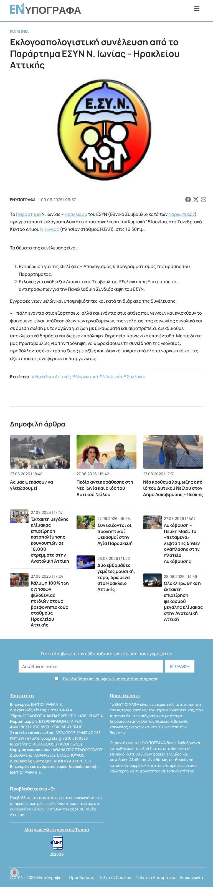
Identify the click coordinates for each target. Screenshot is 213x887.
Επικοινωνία (191, 877)
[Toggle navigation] (197, 8)
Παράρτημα (28, 214)
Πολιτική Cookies (114, 877)
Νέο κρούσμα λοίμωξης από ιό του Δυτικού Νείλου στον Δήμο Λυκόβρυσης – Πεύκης (173, 488)
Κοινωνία (19, 31)
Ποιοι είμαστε (125, 696)
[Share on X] (196, 200)
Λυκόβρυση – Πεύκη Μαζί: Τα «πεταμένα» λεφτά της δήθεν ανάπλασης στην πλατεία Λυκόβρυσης (182, 543)
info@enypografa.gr (44, 738)
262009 (57, 854)
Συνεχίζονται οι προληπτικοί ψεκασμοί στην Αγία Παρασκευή (115, 534)
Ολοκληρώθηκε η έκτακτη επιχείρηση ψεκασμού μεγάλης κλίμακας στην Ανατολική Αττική (183, 601)
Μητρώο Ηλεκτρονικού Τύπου (56, 830)
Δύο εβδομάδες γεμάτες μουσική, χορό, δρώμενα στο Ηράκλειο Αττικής (116, 577)
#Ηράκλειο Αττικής (51, 377)
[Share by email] (203, 200)
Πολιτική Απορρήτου (155, 877)
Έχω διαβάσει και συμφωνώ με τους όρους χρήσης (110, 678)
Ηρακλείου (76, 214)
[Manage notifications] (14, 872)
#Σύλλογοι (134, 377)
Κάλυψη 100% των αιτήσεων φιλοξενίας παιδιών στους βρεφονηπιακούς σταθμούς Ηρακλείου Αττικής (50, 604)
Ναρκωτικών (181, 214)
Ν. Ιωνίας (49, 229)
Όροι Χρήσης (81, 877)
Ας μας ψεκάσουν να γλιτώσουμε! (31, 485)
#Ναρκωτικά (85, 377)
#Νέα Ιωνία (110, 377)
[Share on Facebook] (188, 200)
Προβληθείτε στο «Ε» (32, 789)
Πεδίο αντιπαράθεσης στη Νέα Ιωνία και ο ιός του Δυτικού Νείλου (105, 488)
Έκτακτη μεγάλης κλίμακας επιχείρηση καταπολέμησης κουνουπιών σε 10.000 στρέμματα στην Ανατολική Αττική (50, 540)
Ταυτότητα (22, 696)
